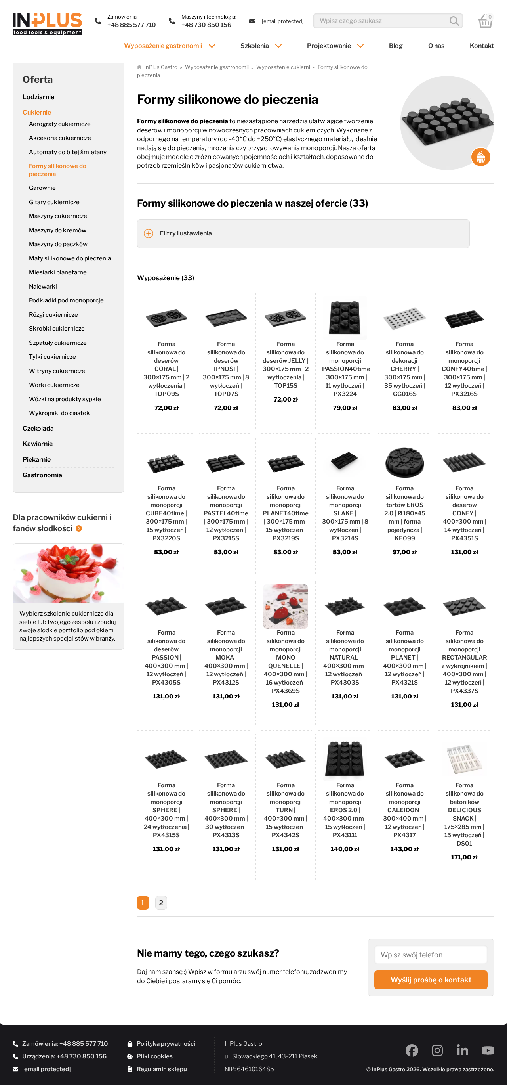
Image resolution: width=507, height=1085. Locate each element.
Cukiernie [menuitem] (37, 112)
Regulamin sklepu (162, 1069)
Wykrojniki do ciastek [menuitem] (59, 413)
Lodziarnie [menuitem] (38, 97)
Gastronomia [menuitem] (42, 475)
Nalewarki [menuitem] (43, 286)
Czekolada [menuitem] (38, 428)
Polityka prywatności (166, 1043)
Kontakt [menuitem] (482, 46)
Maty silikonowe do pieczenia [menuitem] (70, 258)
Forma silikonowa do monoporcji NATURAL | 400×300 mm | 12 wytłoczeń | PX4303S (345, 657)
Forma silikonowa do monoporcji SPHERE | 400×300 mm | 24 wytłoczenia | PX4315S (166, 810)
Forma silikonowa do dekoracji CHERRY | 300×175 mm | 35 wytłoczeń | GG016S (404, 369)
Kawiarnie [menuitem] (38, 444)
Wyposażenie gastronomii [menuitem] (163, 46)
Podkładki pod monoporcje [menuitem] (66, 300)
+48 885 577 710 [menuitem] (131, 25)
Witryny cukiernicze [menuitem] (57, 371)
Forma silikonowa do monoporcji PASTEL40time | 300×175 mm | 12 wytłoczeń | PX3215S (226, 513)
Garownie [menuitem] (42, 187)
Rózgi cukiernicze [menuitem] (53, 314)
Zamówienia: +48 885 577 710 (65, 1043)
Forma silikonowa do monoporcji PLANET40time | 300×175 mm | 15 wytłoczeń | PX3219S (286, 513)
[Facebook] (412, 1050)
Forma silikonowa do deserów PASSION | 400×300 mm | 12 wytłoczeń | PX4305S (166, 657)
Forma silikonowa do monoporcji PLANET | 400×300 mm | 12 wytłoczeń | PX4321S (405, 657)
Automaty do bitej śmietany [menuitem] (68, 152)
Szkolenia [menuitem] (254, 46)
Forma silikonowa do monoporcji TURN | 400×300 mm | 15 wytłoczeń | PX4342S (285, 810)
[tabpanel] (315, 609)
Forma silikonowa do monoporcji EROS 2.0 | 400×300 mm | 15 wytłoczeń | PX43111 (345, 810)
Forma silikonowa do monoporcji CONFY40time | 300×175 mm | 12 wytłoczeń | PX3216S (464, 369)
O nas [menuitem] (436, 46)
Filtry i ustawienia (186, 233)
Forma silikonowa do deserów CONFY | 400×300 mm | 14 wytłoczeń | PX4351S (464, 513)
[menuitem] (283, 21)
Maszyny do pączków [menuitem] (58, 244)
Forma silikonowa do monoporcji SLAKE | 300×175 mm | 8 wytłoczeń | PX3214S (345, 513)
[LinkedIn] (462, 1050)
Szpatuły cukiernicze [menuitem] (58, 342)
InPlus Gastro (160, 67)
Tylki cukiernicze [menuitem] (52, 356)
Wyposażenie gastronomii (217, 67)
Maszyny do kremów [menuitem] (57, 230)
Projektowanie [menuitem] (329, 46)
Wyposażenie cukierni (283, 67)
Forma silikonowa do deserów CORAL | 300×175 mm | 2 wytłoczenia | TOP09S (166, 369)
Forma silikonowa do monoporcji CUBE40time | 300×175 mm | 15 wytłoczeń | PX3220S (166, 513)
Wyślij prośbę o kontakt (431, 980)
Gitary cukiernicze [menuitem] (54, 202)
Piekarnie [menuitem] (37, 459)
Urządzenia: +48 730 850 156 (64, 1056)
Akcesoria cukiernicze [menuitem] (60, 138)
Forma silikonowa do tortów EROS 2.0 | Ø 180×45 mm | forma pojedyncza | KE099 (404, 513)
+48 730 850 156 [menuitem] (206, 25)
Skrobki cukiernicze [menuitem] (57, 328)
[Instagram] (437, 1050)
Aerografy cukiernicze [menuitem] (60, 124)
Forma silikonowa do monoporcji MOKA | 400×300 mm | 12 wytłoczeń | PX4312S (226, 657)
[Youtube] (488, 1050)
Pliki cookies (155, 1056)
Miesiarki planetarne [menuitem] (58, 272)
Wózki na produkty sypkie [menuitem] (65, 399)
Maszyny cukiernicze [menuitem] (58, 216)
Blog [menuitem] (396, 46)
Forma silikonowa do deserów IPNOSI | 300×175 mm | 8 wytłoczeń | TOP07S (226, 369)
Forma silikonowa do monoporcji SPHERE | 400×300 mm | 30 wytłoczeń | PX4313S (226, 810)
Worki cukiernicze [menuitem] (54, 384)
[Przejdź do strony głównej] (47, 24)
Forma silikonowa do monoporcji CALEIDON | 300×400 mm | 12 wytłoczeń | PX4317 (405, 810)
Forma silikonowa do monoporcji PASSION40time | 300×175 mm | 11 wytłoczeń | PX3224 (346, 369)
